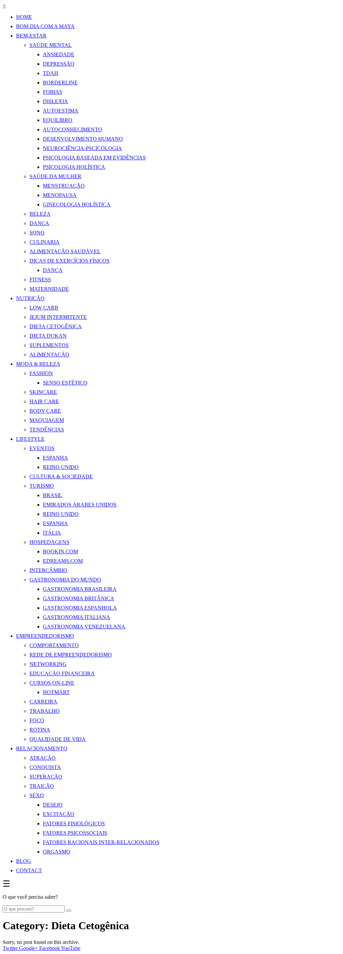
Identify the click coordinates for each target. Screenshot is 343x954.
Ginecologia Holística (77, 204)
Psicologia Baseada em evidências (94, 157)
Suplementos (49, 345)
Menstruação (64, 186)
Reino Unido (61, 467)
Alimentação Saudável (64, 251)
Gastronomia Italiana (76, 617)
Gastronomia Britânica (78, 598)
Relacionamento (41, 748)
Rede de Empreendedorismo (70, 655)
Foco (36, 720)
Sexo (36, 795)
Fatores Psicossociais (75, 833)
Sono (37, 232)
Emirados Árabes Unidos (80, 504)
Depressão (58, 64)
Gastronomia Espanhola (80, 608)
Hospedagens (49, 542)
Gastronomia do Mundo (65, 580)
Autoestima (60, 111)
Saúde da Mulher (55, 176)
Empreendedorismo (45, 636)
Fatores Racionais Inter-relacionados (101, 842)
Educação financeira (62, 673)
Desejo (53, 805)
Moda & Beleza (38, 364)
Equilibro (57, 120)
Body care (45, 411)
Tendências (46, 429)
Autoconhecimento (72, 129)
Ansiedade (58, 54)
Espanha (55, 458)
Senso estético (65, 383)
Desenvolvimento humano (83, 139)
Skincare (43, 392)
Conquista (45, 767)
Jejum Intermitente (58, 317)
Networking (48, 664)
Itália (52, 533)
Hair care (44, 401)
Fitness (40, 279)
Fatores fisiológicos (74, 823)
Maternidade (49, 289)
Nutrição (30, 298)
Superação (45, 776)
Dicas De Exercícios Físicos (69, 261)
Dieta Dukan (48, 336)
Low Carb (43, 308)
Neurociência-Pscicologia (82, 148)
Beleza (40, 214)
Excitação (58, 814)
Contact (29, 870)
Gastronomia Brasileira (80, 589)
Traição (41, 786)
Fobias (52, 92)
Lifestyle (30, 439)
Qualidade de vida (57, 739)
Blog (23, 861)
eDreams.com (63, 561)
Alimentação (49, 354)
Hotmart (56, 692)
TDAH (50, 73)
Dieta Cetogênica (55, 326)
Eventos (42, 448)
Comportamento (54, 645)
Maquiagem (46, 420)
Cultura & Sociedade (61, 476)
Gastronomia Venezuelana (84, 626)
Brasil (52, 495)
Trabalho (44, 711)
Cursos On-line (51, 683)
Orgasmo (56, 852)
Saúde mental (50, 45)
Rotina (39, 730)
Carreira (43, 701)
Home (24, 17)
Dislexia (55, 101)
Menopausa (60, 195)
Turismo (41, 486)
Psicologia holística (74, 167)
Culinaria (44, 242)
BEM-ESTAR (31, 36)
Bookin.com (60, 551)
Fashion (41, 373)
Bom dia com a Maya (45, 26)
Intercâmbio (48, 570)
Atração (42, 758)
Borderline (60, 82)
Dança (39, 223)
